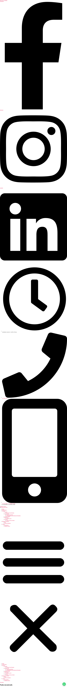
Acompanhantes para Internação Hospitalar (13, 515)
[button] (33, 594)
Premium (5, 511)
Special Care (6, 517)
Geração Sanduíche (7, 523)
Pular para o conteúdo (3, 0)
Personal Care (6, 513)
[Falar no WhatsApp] (64, 684)
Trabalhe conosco (7, 526)
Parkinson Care (8, 518)
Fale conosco (6, 525)
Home (3, 509)
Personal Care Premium (10, 512)
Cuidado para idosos (9, 514)
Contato (3, 524)
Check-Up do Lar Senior (10, 520)
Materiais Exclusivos (5, 521)
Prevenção (6, 519)
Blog (5, 522)
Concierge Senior (7, 516)
